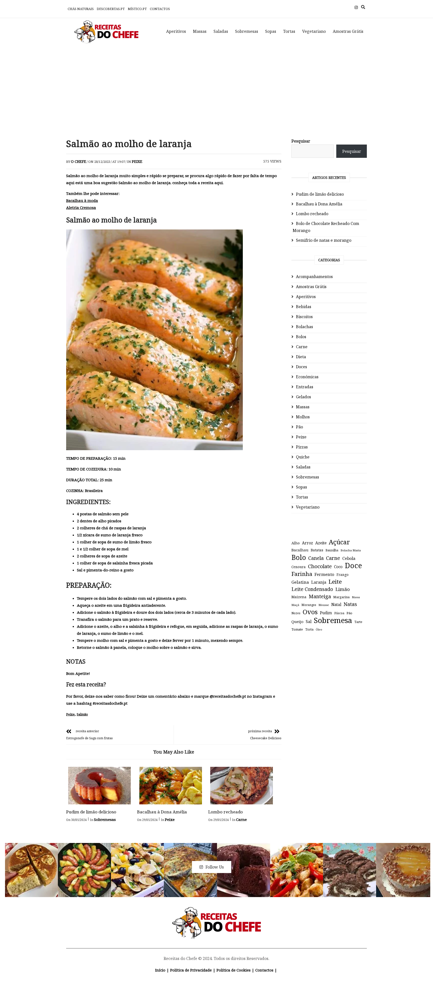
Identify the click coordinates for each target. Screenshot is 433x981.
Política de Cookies (233, 969)
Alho (295, 542)
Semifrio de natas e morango (323, 240)
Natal (336, 604)
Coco (338, 566)
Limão (342, 589)
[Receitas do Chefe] (216, 912)
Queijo (297, 621)
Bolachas (304, 326)
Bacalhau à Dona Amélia (162, 812)
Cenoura (298, 566)
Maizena (298, 596)
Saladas (220, 31)
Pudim (326, 613)
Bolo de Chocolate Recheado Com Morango (326, 227)
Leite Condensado (312, 589)
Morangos (308, 605)
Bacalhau (299, 549)
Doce (353, 565)
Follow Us (214, 867)
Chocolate (320, 566)
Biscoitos (304, 316)
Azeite (321, 543)
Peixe (137, 161)
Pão (299, 427)
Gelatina (300, 582)
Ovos (310, 612)
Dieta (301, 356)
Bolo (298, 557)
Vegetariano (314, 31)
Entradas (304, 387)
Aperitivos (176, 31)
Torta (309, 629)
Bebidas (303, 306)
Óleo (319, 629)
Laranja (318, 582)
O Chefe (78, 161)
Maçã (295, 605)
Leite (335, 581)
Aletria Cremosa (81, 207)
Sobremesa (333, 620)
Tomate (297, 629)
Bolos (301, 336)
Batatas (317, 550)
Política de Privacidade (191, 969)
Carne (241, 819)
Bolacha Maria (351, 550)
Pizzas (302, 447)
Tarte (358, 622)
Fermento (324, 574)
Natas (350, 604)
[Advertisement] (216, 88)
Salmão (82, 714)
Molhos (303, 417)
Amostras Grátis (348, 31)
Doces (301, 367)
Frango (343, 574)
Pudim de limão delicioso (91, 812)
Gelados (303, 397)
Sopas (270, 31)
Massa (356, 597)
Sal (308, 621)
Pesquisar (300, 141)
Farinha (301, 573)
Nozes (295, 613)
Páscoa (339, 613)
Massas (199, 31)
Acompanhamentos (314, 276)
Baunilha (332, 550)
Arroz (307, 543)
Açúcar (339, 541)
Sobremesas (246, 31)
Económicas (307, 377)
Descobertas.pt (111, 9)
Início (160, 969)
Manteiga (320, 596)
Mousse (323, 605)
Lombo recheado (225, 812)
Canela (316, 558)
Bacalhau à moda (82, 200)
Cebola (348, 558)
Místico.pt (137, 9)
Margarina (341, 597)
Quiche (302, 457)
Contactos (160, 9)
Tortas (289, 31)
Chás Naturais (81, 9)
